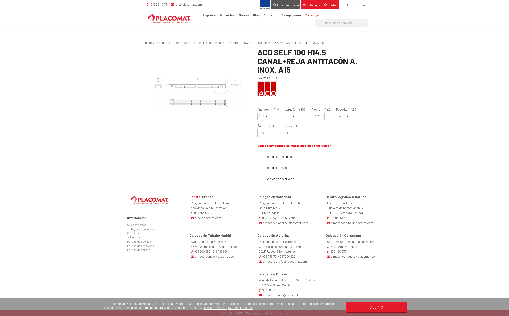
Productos (227, 15)
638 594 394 (288, 218)
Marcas (244, 15)
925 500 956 (202, 251)
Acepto (376, 307)
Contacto (270, 15)
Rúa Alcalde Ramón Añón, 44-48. (348, 208)
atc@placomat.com (208, 218)
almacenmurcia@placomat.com (284, 295)
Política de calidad (138, 249)
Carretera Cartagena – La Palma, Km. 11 (352, 241)
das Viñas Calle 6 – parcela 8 (209, 208)
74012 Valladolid (269, 213)
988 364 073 (202, 213)
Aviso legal (133, 237)
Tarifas (332, 5)
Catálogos (313, 5)
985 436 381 (269, 256)
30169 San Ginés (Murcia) (275, 285)
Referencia (263, 77)
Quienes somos (136, 224)
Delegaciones (291, 15)
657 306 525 (287, 256)
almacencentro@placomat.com (216, 256)
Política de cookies (139, 241)
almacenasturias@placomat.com (285, 261)
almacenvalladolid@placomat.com (285, 223)
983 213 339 (269, 218)
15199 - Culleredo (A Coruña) (345, 213)
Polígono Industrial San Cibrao (211, 203)
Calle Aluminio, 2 (269, 208)
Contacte (133, 233)
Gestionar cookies (240, 307)
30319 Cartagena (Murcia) (343, 246)
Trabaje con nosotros (140, 229)
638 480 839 (338, 251)
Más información (215, 307)
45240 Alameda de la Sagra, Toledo (214, 246)
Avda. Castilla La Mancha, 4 (209, 241)
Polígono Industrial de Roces (278, 241)
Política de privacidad (140, 245)
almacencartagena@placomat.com (354, 256)
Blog (256, 15)
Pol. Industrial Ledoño (341, 203)
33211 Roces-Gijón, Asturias (277, 251)
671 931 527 (337, 218)
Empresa (209, 15)
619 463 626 (220, 251)
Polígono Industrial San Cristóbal (280, 203)
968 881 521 (269, 290)
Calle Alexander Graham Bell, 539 (280, 246)
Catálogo (312, 15)
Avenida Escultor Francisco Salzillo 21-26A (287, 280)
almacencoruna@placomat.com (352, 223)
